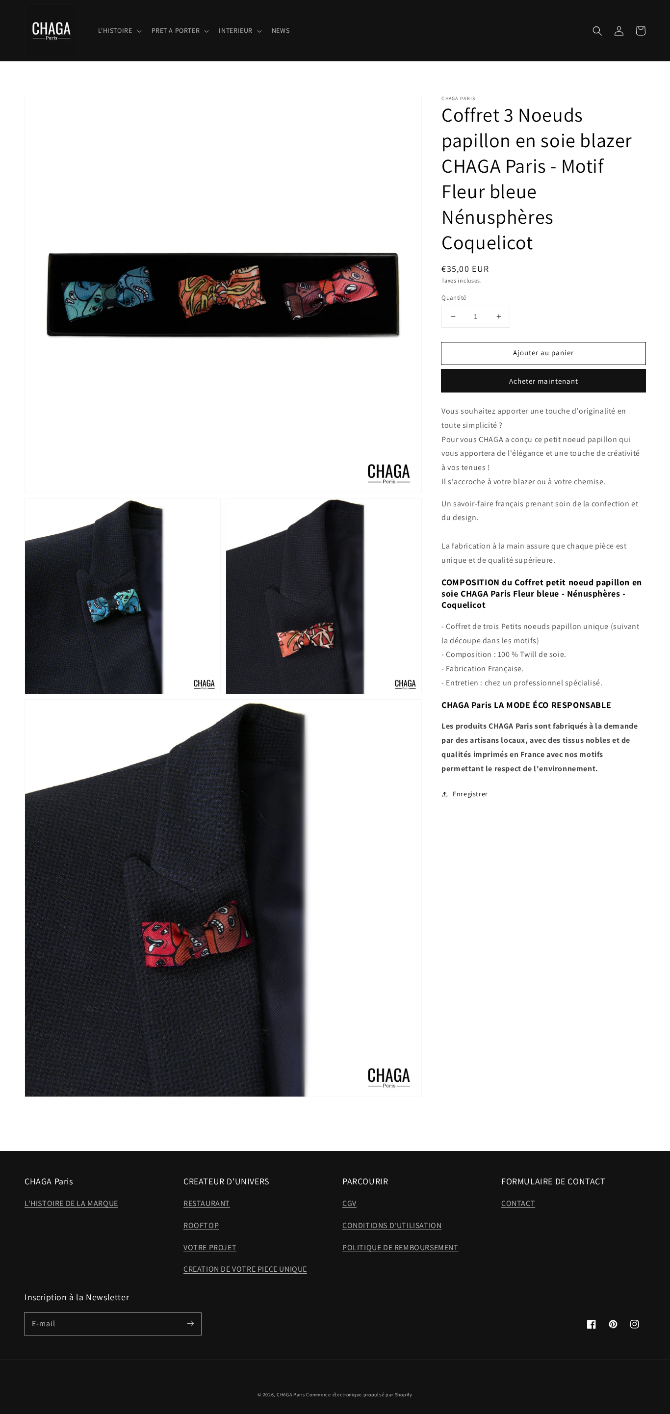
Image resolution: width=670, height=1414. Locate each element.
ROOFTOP (201, 1225)
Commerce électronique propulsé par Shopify (359, 1394)
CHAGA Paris (291, 1394)
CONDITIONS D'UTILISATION (391, 1225)
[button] (597, 31)
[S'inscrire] (190, 1324)
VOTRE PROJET (209, 1247)
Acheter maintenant (543, 381)
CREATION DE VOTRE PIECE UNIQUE (245, 1269)
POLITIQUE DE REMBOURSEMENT (400, 1247)
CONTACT (518, 1203)
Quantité (453, 297)
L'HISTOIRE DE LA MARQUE (71, 1203)
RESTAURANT (206, 1203)
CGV (349, 1203)
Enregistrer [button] (470, 793)
